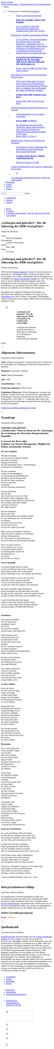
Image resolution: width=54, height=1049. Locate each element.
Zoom (3, 343)
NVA (39, 294)
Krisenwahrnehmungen (10, 903)
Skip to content (7, 2)
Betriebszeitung (19, 272)
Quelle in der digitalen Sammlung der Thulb (18, 408)
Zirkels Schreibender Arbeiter (25, 279)
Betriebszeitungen (8, 937)
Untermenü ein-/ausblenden (19, 11)
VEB (31, 272)
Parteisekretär (6, 296)
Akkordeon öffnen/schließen (12, 358)
